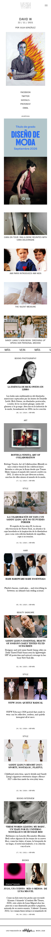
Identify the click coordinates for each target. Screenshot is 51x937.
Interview (29, 799)
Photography (29, 359)
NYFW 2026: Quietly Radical (25, 703)
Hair (25, 551)
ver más (32, 413)
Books (18, 359)
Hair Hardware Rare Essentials (25, 579)
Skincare (29, 613)
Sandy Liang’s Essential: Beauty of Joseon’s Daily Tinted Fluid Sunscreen (25, 643)
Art (25, 421)
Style (25, 489)
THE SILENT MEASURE (25, 307)
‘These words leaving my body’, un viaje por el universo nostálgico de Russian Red (25, 829)
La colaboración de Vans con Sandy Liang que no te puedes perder (26, 519)
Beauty (20, 613)
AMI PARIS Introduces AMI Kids (25, 274)
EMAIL (25, 108)
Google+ (5, 935)
